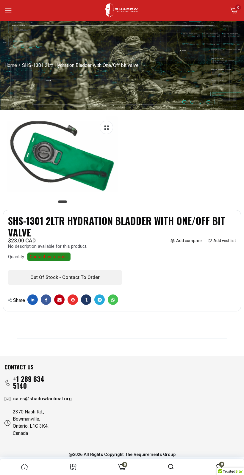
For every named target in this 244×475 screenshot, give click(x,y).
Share (19, 300)
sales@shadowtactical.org (42, 399)
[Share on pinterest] (73, 299)
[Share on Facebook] (46, 299)
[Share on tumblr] (86, 299)
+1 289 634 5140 (28, 382)
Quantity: (16, 256)
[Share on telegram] (99, 299)
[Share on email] (59, 299)
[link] (24, 466)
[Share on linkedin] (32, 299)
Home (10, 65)
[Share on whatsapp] (113, 299)
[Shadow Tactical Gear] (121, 10)
